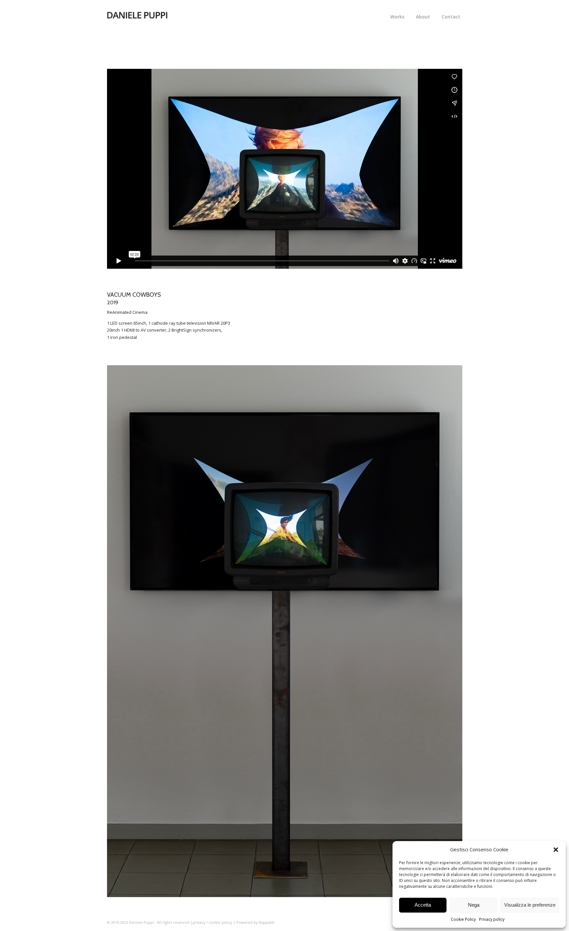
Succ (447, 631)
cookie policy (221, 922)
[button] (556, 849)
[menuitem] (398, 16)
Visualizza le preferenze (529, 905)
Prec (122, 631)
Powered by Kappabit (255, 922)
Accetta (423, 905)
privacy (199, 922)
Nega (473, 905)
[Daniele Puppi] (137, 15)
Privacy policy (491, 919)
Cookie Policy (463, 919)
